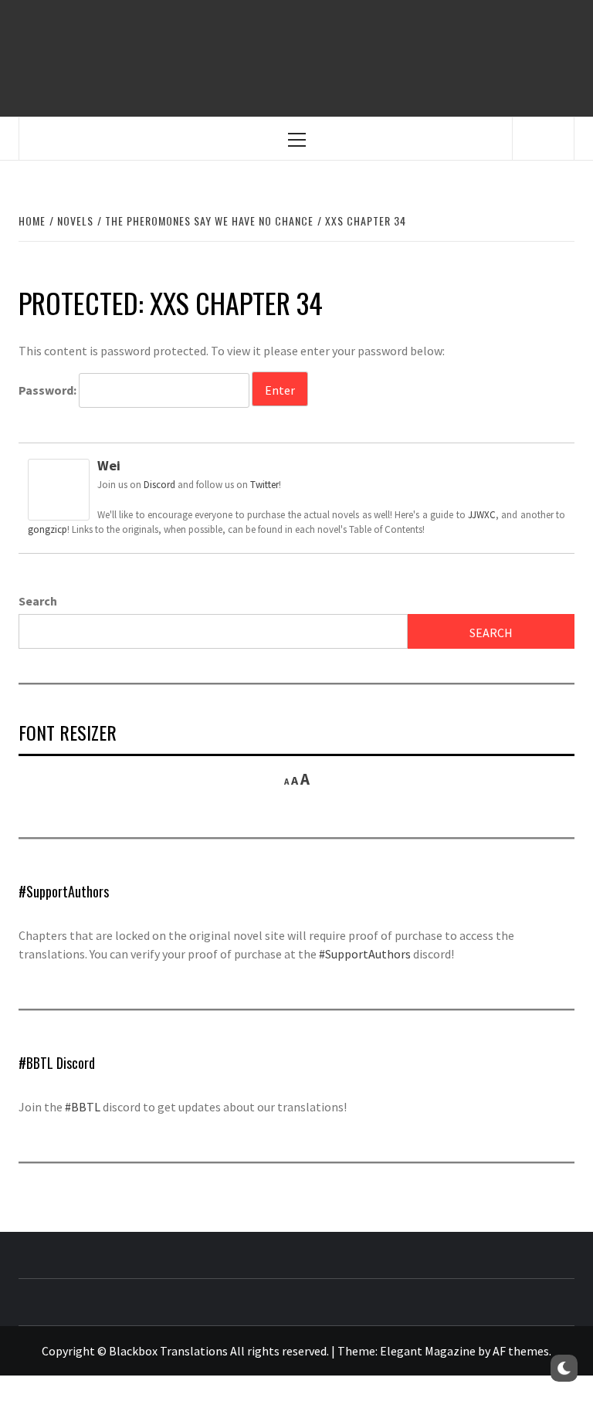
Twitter (264, 484)
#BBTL (82, 1106)
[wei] (59, 488)
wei (108, 465)
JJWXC (482, 514)
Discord (159, 484)
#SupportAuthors (365, 954)
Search (38, 601)
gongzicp (47, 529)
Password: (49, 390)
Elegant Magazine (428, 1351)
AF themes (521, 1351)
